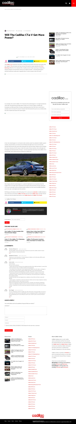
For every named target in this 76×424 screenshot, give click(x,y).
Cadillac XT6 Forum (52, 194)
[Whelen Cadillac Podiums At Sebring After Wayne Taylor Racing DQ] (52, 64)
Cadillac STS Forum (52, 177)
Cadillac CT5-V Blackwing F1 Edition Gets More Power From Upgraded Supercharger (63, 34)
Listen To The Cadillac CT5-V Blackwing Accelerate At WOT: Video (14, 240)
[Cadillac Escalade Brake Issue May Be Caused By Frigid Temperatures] (7, 376)
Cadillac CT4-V (10, 64)
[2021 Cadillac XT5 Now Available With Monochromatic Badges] (15, 229)
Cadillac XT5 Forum (52, 192)
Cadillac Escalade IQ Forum (53, 159)
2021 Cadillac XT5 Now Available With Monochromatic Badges (14, 232)
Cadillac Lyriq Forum (52, 166)
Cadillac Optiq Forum (52, 170)
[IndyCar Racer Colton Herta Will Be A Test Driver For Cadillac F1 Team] (37, 229)
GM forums (64, 364)
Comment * (7, 306)
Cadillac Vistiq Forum (52, 183)
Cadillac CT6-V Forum (52, 148)
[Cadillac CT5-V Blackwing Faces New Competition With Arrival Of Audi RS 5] (7, 381)
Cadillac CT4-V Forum (52, 137)
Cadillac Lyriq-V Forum (53, 168)
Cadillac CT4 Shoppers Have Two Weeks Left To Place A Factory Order (63, 44)
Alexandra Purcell (10, 31)
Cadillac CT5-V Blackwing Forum (54, 142)
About (13, 421)
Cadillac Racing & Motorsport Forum (55, 172)
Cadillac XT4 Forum (52, 190)
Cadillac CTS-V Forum (52, 153)
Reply (10, 253)
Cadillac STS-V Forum (52, 179)
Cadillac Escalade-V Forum (53, 161)
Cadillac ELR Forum (52, 155)
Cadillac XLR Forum (52, 185)
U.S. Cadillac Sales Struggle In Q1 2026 (63, 55)
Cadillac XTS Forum (52, 196)
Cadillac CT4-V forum (37, 195)
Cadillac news (35, 194)
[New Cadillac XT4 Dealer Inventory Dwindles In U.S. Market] (52, 42)
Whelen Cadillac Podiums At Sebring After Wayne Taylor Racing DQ (63, 61)
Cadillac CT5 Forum (52, 140)
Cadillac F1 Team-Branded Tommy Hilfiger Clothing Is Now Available (62, 50)
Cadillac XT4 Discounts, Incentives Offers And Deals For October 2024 (35, 240)
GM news (58, 364)
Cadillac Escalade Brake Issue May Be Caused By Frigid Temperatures (16, 373)
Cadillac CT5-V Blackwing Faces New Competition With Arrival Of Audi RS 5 (17, 379)
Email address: (8, 219)
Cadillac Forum (51, 164)
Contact (16, 421)
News (6, 421)
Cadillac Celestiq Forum (53, 131)
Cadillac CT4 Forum (52, 133)
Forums (9, 421)
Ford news (58, 367)
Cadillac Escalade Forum (53, 157)
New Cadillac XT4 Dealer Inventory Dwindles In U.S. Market (62, 39)
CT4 (11, 66)
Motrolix (67, 353)
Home (6, 9)
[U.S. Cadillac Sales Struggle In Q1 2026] (52, 59)
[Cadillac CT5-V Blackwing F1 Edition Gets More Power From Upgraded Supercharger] (52, 36)
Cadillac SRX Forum (52, 174)
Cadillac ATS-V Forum (52, 129)
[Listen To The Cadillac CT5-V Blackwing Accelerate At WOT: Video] (15, 237)
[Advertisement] (38, 20)
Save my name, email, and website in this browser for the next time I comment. (23, 325)
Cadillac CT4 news (21, 194)
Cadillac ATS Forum (52, 127)
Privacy (20, 421)
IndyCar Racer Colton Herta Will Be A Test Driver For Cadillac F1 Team (36, 232)
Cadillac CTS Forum (52, 151)
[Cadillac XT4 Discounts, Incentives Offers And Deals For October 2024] (37, 237)
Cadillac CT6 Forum (52, 146)
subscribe (35, 192)
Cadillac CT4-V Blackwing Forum (54, 135)
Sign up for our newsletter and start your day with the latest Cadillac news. (60, 103)
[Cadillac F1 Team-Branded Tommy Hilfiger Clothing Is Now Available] (52, 53)
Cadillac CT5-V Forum (52, 144)
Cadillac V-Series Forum (53, 181)
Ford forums (65, 367)
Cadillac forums (27, 195)
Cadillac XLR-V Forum (52, 187)
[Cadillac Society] (8, 6)
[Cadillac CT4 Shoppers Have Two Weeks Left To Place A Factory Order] (52, 47)
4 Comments (28, 31)
